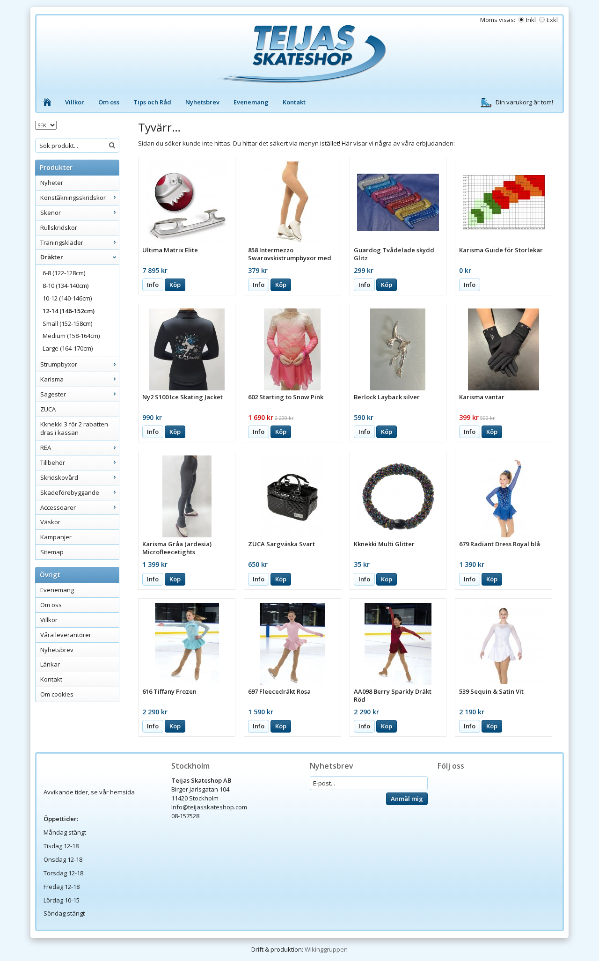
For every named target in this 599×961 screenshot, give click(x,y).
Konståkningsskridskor (73, 197)
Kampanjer (56, 537)
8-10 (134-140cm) (65, 285)
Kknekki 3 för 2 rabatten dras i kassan (74, 428)
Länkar (50, 664)
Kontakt (294, 102)
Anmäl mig (407, 798)
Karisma (52, 379)
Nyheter (51, 182)
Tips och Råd (152, 102)
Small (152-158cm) (67, 323)
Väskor (50, 522)
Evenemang (251, 102)
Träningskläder (61, 242)
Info (153, 284)
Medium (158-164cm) (71, 335)
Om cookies (56, 694)
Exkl (552, 19)
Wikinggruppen (326, 949)
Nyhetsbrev (202, 102)
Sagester (53, 394)
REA (45, 447)
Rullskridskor (58, 227)
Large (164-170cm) (68, 348)
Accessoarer (58, 507)
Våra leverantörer (65, 635)
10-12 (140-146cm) (67, 298)
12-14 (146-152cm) (69, 311)
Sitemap (52, 552)
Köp (175, 284)
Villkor (74, 102)
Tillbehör (52, 462)
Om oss (108, 102)
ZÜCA (48, 409)
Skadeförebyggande (69, 492)
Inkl (531, 19)
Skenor (50, 212)
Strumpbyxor (58, 364)
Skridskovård (59, 477)
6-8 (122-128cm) (64, 273)
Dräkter (51, 257)
